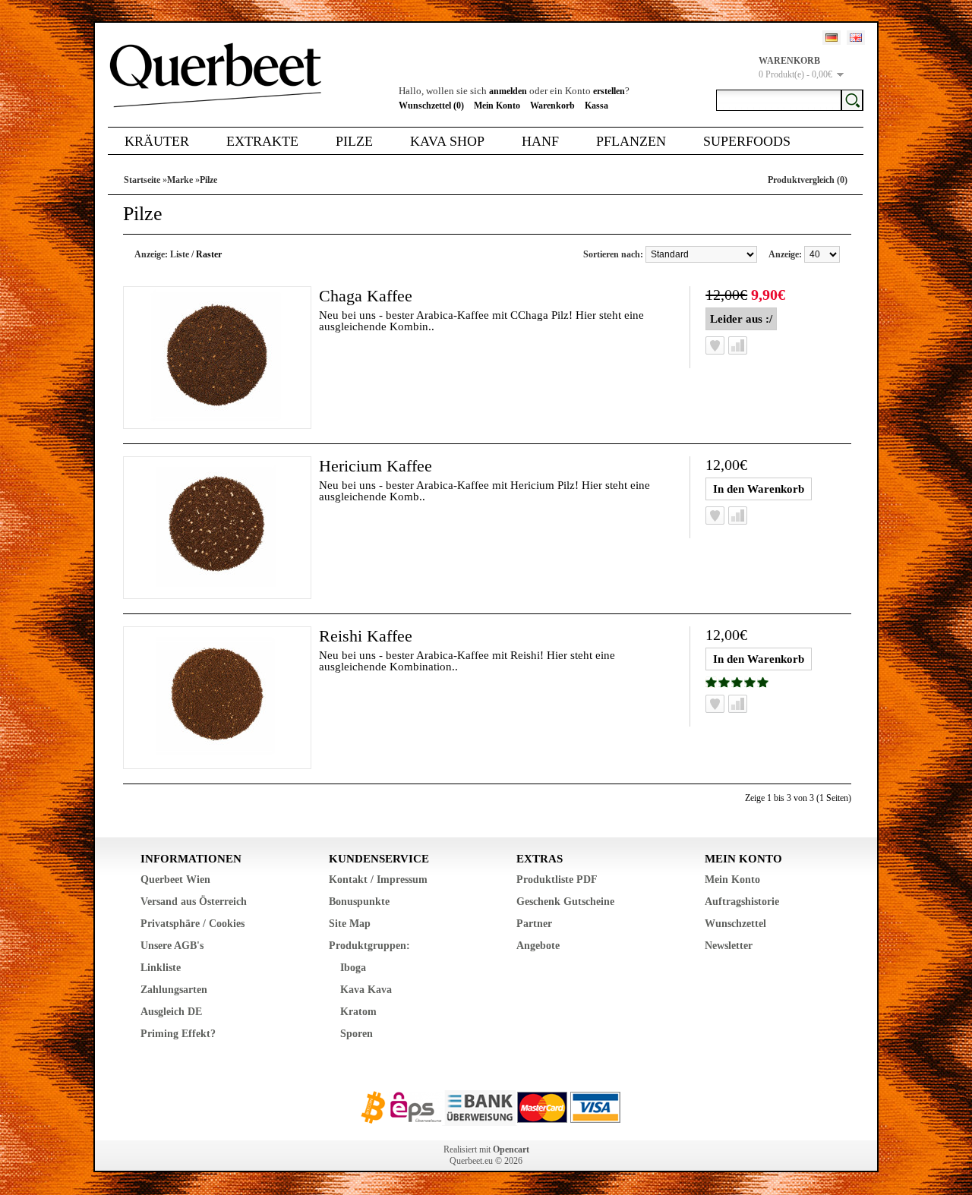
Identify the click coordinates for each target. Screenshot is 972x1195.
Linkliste (160, 967)
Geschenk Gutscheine (565, 901)
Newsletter (729, 945)
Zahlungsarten (173, 989)
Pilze (354, 141)
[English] (856, 37)
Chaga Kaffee (365, 295)
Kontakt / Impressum (378, 879)
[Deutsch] (831, 37)
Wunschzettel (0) (431, 105)
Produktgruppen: (369, 945)
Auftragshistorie (742, 901)
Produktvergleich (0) (807, 180)
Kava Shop (447, 141)
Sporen (356, 1033)
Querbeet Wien (175, 879)
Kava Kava (366, 989)
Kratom (358, 1011)
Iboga (353, 967)
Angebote (538, 945)
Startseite (142, 180)
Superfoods (747, 141)
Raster (209, 254)
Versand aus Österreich (193, 901)
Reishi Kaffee (365, 635)
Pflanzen (631, 141)
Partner (534, 923)
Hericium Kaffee (375, 465)
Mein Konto (497, 105)
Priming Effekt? (178, 1033)
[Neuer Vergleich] (737, 345)
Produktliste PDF (557, 879)
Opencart (511, 1149)
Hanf (540, 141)
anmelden (508, 91)
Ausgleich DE (171, 1011)
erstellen (609, 91)
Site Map (350, 923)
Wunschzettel (735, 923)
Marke (180, 180)
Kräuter (157, 141)
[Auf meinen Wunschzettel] (714, 345)
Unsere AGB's (172, 945)
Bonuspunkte (359, 901)
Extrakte (262, 141)
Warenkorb (552, 105)
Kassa (596, 105)
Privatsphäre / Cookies (192, 923)
